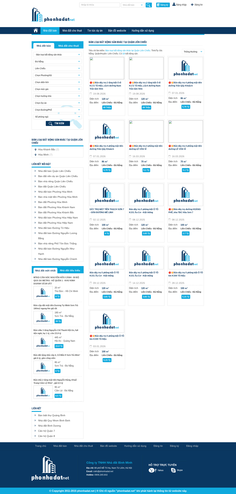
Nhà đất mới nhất (45, 270)
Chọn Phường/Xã (43, 75)
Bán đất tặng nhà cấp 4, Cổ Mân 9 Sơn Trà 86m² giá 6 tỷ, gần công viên (57, 356)
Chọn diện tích (42, 82)
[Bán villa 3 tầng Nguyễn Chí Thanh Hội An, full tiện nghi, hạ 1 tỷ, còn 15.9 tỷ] (43, 342)
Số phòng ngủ (41, 117)
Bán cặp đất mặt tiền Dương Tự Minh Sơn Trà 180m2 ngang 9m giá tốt (56, 307)
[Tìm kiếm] (149, 5)
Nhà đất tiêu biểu (70, 270)
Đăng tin (199, 4)
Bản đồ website (117, 30)
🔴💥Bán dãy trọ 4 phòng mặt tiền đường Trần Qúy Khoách (185, 84)
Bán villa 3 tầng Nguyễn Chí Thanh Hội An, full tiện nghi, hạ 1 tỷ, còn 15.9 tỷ (56, 332)
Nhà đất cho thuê (72, 30)
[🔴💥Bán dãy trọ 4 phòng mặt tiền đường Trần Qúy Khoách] (185, 68)
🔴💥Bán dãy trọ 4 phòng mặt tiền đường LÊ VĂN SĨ (145, 147)
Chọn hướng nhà (43, 96)
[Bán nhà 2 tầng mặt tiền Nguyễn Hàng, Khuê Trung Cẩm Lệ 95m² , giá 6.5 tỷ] (43, 392)
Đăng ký (164, 4)
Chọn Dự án (41, 103)
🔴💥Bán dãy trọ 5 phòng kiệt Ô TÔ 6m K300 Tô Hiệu (185, 274)
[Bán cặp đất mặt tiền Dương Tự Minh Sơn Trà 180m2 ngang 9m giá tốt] (43, 317)
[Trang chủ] (36, 30)
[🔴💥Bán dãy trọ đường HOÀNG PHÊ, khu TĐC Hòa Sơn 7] (185, 195)
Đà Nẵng (39, 61)
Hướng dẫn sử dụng (143, 30)
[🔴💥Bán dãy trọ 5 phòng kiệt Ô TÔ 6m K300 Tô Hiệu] (185, 258)
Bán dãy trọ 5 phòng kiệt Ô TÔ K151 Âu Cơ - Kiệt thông (143, 211)
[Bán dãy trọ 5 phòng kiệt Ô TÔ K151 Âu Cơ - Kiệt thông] (146, 195)
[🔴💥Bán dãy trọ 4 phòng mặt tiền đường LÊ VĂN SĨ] (146, 131)
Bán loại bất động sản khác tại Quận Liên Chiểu (127, 50)
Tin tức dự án (95, 30)
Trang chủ (40, 445)
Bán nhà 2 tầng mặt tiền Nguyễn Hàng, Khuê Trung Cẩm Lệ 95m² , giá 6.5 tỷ (55, 381)
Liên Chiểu (40, 68)
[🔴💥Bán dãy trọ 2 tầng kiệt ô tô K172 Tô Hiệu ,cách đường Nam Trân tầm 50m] (107, 68)
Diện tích (94, 98)
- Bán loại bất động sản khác (48, 54)
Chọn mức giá (41, 89)
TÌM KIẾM (59, 123)
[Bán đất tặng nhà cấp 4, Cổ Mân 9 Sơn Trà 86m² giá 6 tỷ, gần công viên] (43, 367)
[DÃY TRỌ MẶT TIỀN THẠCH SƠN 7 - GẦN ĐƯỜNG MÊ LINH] (107, 195)
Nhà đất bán (128, 5)
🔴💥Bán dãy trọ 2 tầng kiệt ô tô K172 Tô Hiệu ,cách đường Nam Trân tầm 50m (105, 85)
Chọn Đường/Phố (43, 110)
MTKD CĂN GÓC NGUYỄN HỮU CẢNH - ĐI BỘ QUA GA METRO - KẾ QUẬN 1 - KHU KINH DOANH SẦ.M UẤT (56, 280)
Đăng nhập (181, 4)
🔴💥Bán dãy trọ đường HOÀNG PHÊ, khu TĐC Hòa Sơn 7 (184, 211)
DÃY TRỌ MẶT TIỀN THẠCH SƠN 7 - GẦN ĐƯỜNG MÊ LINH (107, 211)
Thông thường (190, 52)
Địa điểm (94, 102)
